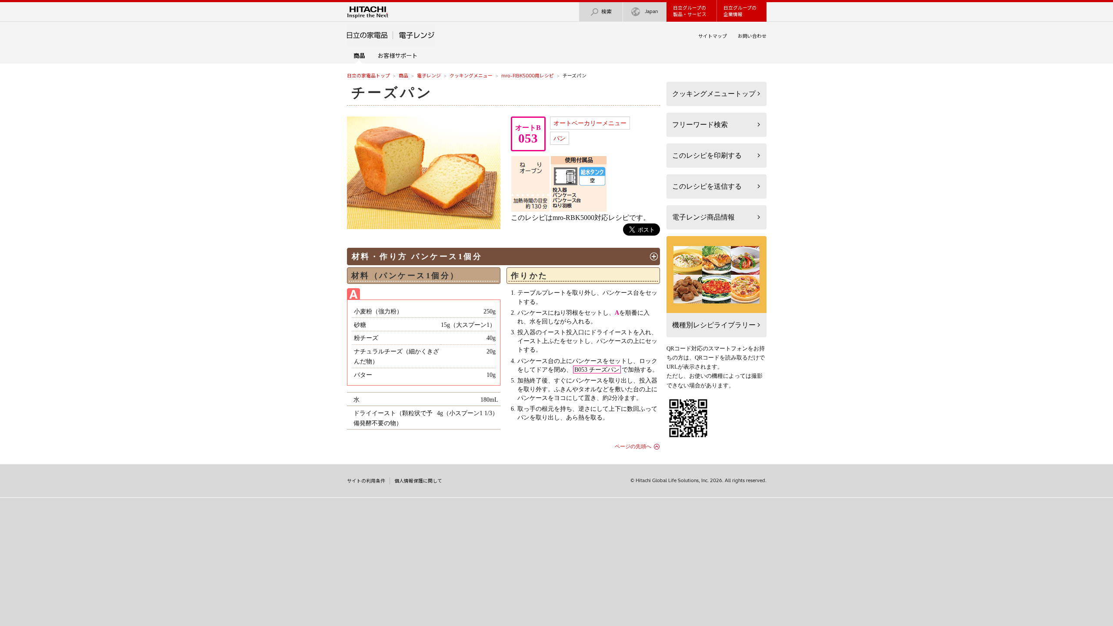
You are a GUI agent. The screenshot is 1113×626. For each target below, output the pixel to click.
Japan (651, 11)
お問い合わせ (752, 36)
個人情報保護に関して (418, 481)
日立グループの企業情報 (739, 11)
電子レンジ (429, 76)
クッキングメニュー (471, 76)
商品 (403, 76)
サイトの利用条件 (366, 481)
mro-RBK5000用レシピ (527, 76)
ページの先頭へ (633, 446)
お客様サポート (397, 55)
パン (559, 138)
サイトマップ (712, 36)
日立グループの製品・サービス (689, 11)
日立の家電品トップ (368, 76)
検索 (606, 11)
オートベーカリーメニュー (589, 123)
